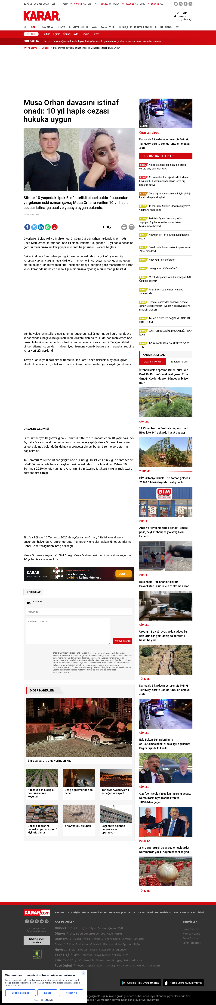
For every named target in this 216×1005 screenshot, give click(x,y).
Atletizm (107, 944)
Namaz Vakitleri (192, 934)
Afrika (118, 934)
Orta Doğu (76, 934)
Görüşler (125, 27)
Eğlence (121, 949)
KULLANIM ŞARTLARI (120, 912)
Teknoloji (62, 955)
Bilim (125, 955)
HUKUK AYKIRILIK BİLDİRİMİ (189, 912)
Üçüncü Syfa (88, 928)
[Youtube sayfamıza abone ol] (37, 921)
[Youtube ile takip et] (176, 4)
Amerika (89, 934)
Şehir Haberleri (192, 943)
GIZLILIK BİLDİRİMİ (143, 912)
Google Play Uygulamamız (143, 983)
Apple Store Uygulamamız (186, 983)
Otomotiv (97, 939)
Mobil (77, 955)
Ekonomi (73, 27)
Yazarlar (48, 27)
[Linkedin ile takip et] (42, 921)
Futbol (70, 944)
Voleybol (95, 944)
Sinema (100, 960)
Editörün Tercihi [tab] (179, 361)
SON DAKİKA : (32, 41)
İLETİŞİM (75, 912)
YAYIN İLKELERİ (99, 912)
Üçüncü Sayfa (70, 34)
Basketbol (82, 944)
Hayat (94, 27)
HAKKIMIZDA (62, 912)
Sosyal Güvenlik (122, 939)
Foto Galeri (63, 965)
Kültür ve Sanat (126, 965)
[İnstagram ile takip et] (181, 4)
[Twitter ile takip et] (190, 4)
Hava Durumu (191, 929)
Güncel (34, 27)
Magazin (83, 949)
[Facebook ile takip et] (186, 4)
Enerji (108, 939)
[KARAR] (42, 15)
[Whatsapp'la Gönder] (48, 227)
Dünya (61, 27)
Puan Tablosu (191, 938)
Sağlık (93, 949)
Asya (110, 934)
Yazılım (116, 955)
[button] (103, 227)
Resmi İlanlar (143, 27)
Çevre (96, 34)
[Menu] (176, 27)
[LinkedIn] (41, 227)
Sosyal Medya (102, 955)
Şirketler (139, 939)
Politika (46, 34)
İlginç (119, 960)
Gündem (83, 960)
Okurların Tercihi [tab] (152, 361)
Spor (84, 27)
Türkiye (85, 34)
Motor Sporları (123, 944)
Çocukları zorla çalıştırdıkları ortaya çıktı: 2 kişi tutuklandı (75, 41)
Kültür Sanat (164, 27)
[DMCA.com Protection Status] (37, 953)
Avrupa (100, 934)
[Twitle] (34, 227)
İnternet (87, 955)
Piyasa (77, 939)
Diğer (137, 944)
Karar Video (108, 27)
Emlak (86, 939)
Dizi (92, 960)
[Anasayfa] (26, 27)
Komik (110, 960)
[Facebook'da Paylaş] (27, 227)
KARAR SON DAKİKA (36, 940)
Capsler (90, 965)
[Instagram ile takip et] (47, 921)
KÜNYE (85, 912)
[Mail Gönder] (55, 227)
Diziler (73, 949)
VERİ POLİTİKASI (163, 912)
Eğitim (56, 34)
